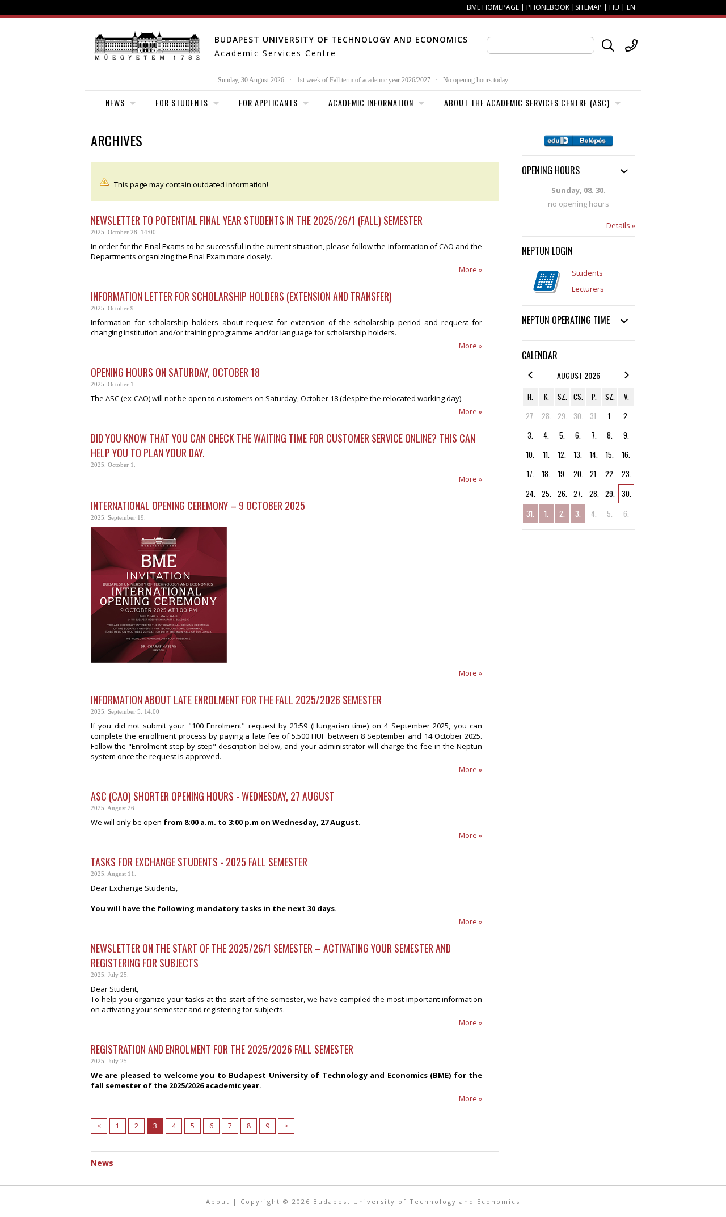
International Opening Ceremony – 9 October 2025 (198, 505)
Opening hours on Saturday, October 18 (175, 372)
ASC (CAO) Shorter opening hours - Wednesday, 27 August (213, 796)
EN (631, 7)
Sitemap (588, 7)
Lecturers (588, 289)
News (102, 1162)
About (218, 1201)
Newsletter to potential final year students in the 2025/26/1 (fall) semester (257, 220)
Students (587, 273)
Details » (620, 225)
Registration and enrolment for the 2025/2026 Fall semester (222, 1049)
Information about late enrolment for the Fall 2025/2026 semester (236, 699)
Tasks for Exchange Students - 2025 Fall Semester (199, 861)
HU (614, 7)
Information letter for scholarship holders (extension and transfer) (241, 296)
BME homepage (493, 7)
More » (470, 269)
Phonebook (547, 7)
